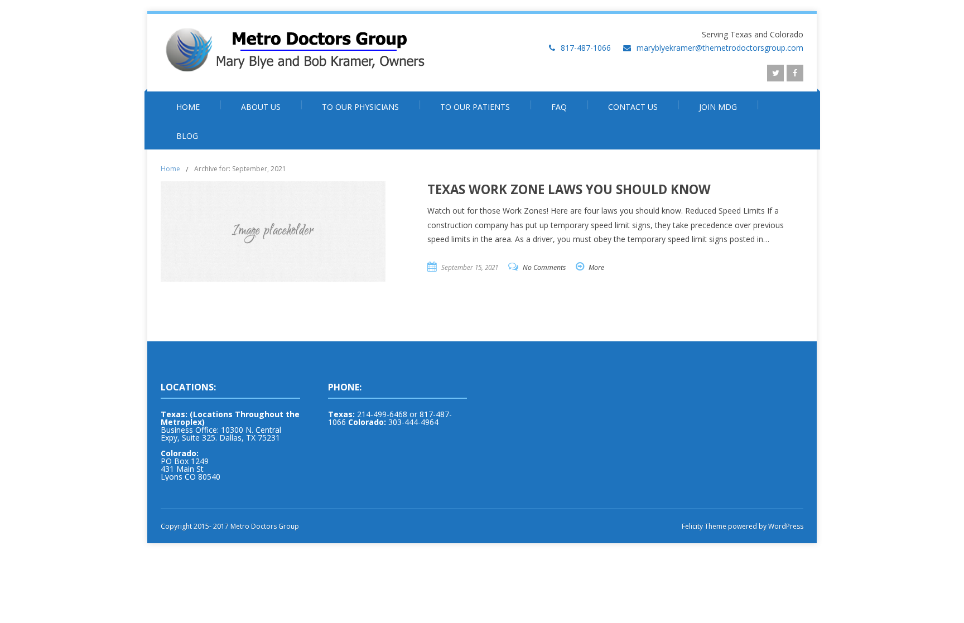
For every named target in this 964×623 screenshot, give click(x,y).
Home (188, 107)
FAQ (559, 107)
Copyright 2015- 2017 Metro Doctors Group (230, 526)
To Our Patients (475, 107)
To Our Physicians (360, 107)
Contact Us (633, 107)
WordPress (785, 526)
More (596, 267)
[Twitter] (775, 73)
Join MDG (718, 107)
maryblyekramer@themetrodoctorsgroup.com (720, 47)
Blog (187, 136)
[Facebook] (795, 73)
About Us (261, 107)
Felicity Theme (704, 526)
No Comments (544, 267)
